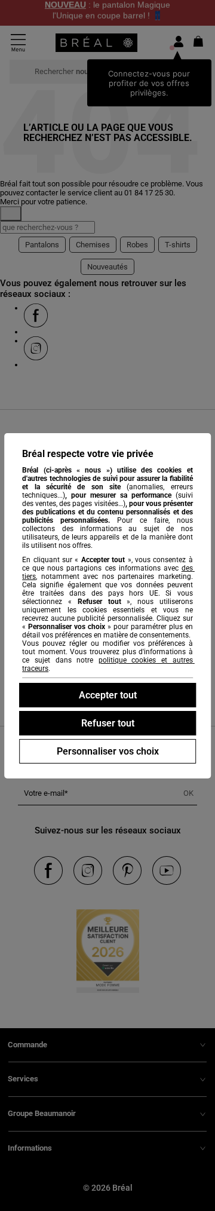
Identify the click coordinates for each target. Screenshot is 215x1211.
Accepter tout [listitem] (108, 695)
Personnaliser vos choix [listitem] (108, 751)
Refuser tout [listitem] (107, 723)
